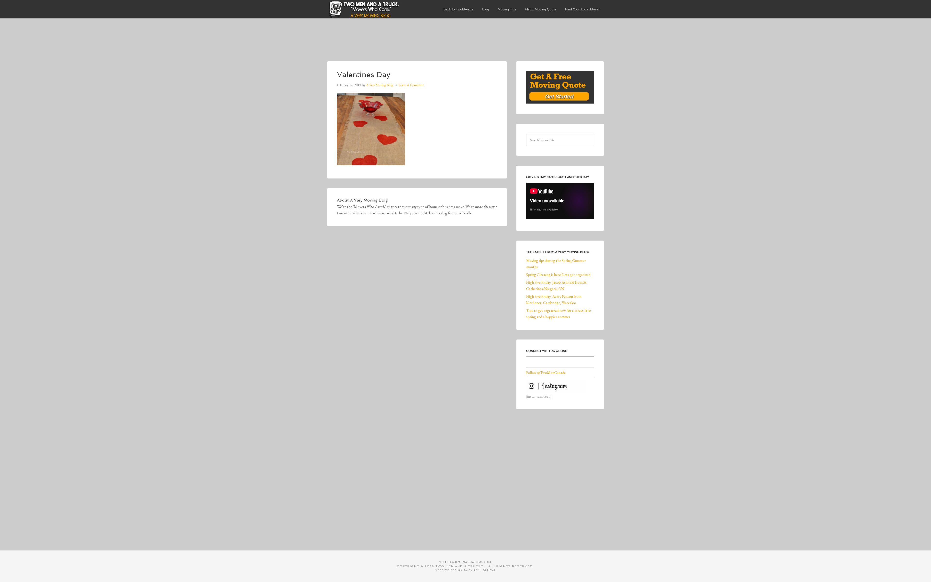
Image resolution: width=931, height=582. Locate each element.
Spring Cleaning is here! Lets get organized (558, 274)
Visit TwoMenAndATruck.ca (465, 562)
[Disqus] (417, 302)
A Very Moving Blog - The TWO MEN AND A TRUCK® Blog (363, 9)
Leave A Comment (411, 85)
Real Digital (485, 570)
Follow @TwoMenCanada (546, 372)
